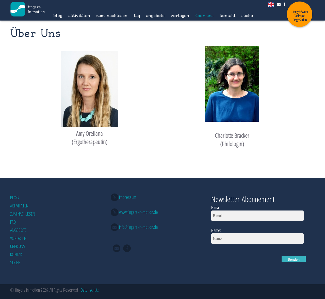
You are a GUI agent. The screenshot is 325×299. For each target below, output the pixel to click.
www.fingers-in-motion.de (138, 212)
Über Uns (204, 15)
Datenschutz (90, 290)
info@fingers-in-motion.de (138, 227)
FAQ (137, 15)
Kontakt (227, 15)
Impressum (127, 197)
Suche (247, 15)
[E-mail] (279, 4)
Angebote (155, 15)
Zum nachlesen (111, 15)
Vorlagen (180, 15)
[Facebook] (284, 4)
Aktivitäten (79, 15)
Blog (57, 15)
